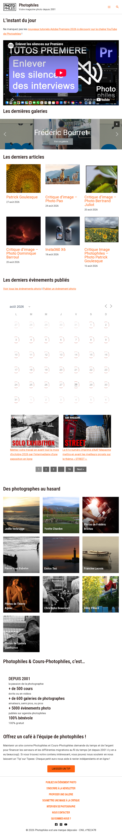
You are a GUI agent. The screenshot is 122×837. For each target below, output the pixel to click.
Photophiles (29, 5)
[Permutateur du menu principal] (109, 7)
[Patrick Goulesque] (23, 187)
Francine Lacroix (93, 568)
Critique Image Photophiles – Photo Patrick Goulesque (97, 255)
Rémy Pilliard (91, 608)
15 (91, 354)
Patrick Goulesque (22, 197)
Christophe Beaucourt (57, 608)
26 (46, 384)
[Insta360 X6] (62, 233)
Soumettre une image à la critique (61, 800)
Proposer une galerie (61, 794)
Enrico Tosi (50, 568)
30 (61, 324)
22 (91, 369)
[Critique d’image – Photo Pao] (62, 174)
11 (31, 354)
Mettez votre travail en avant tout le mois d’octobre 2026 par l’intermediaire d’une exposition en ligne (34, 454)
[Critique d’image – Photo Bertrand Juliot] (102, 187)
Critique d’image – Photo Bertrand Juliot (100, 201)
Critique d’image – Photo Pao (61, 199)
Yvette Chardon (53, 528)
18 (31, 369)
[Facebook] (56, 824)
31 (76, 324)
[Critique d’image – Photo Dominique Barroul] (23, 237)
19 (46, 369)
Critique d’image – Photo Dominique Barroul (22, 253)
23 (106, 369)
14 (76, 354)
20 (61, 369)
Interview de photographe (61, 806)
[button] (117, 7)
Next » (80, 469)
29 (46, 324)
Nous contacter (61, 812)
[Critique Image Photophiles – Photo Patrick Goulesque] (102, 230)
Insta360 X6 (55, 249)
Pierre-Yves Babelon (16, 568)
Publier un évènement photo (59, 288)
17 (16, 369)
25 (31, 384)
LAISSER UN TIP (61, 768)
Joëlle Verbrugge (14, 528)
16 (106, 354)
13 (61, 354)
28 (31, 324)
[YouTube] (65, 824)
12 (46, 354)
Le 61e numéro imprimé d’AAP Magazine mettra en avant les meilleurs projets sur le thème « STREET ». (87, 454)
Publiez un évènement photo (61, 782)
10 (16, 354)
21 (76, 369)
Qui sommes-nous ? (61, 818)
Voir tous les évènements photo (22, 288)
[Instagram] (61, 824)
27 (16, 324)
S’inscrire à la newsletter (61, 788)
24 (16, 384)
